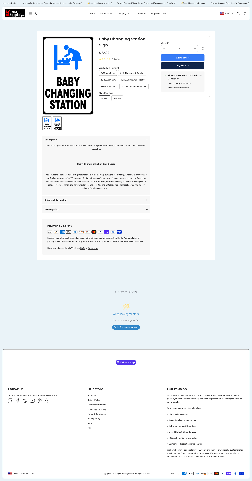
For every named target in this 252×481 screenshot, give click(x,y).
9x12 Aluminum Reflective (132, 73)
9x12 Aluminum (108, 73)
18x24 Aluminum (108, 86)
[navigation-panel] (30, 13)
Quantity (165, 42)
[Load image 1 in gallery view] (46, 123)
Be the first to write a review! (126, 327)
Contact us (93, 248)
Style (106, 93)
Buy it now (181, 65)
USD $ (227, 13)
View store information (178, 87)
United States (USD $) (22, 473)
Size (109, 67)
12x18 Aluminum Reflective (133, 79)
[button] (106, 13)
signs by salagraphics (125, 473)
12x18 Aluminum (108, 79)
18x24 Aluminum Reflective (134, 86)
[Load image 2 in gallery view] (57, 123)
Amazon (203, 453)
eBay (196, 453)
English (104, 98)
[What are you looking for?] (37, 13)
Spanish (117, 98)
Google (214, 453)
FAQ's (82, 248)
